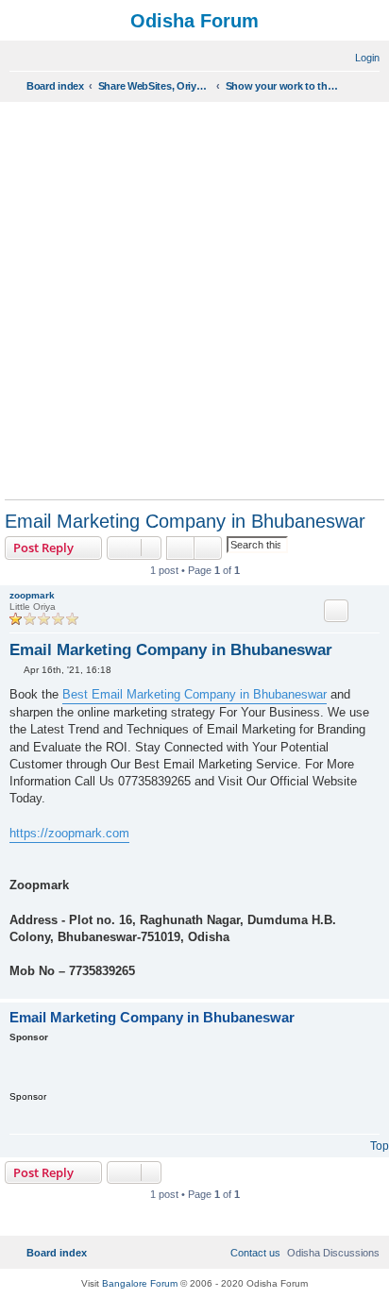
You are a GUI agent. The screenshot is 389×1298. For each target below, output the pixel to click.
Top (379, 1146)
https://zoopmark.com (69, 833)
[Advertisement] (194, 300)
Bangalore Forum (140, 1283)
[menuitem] (359, 57)
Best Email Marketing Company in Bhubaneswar (194, 694)
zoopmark (32, 595)
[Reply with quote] (336, 610)
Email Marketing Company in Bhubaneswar (185, 521)
